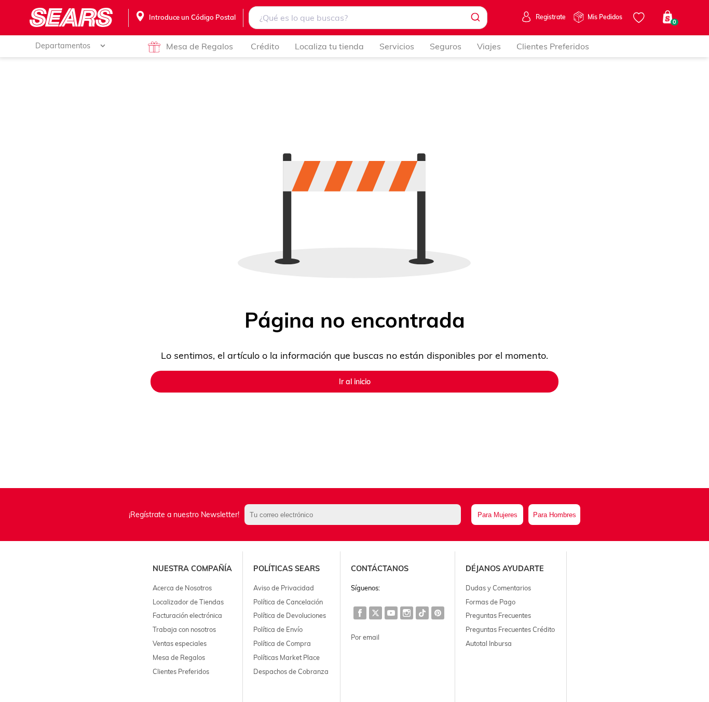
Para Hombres (554, 515)
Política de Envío (278, 629)
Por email (365, 637)
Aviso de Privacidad (283, 588)
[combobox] (368, 17)
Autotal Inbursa (489, 643)
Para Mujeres (497, 515)
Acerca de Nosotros (182, 588)
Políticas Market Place (286, 657)
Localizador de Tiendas (188, 602)
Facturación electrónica (187, 615)
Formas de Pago (490, 602)
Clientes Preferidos (552, 46)
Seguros (445, 46)
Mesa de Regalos (199, 46)
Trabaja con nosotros (184, 629)
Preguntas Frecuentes (498, 615)
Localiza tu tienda (329, 46)
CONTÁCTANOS (379, 568)
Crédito (265, 46)
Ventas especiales (180, 643)
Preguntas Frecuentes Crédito (510, 629)
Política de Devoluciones (289, 615)
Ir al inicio (355, 381)
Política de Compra (282, 643)
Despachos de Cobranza (291, 671)
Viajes (489, 46)
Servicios (396, 46)
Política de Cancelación (288, 602)
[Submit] (474, 18)
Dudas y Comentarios (498, 588)
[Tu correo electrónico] (355, 514)
